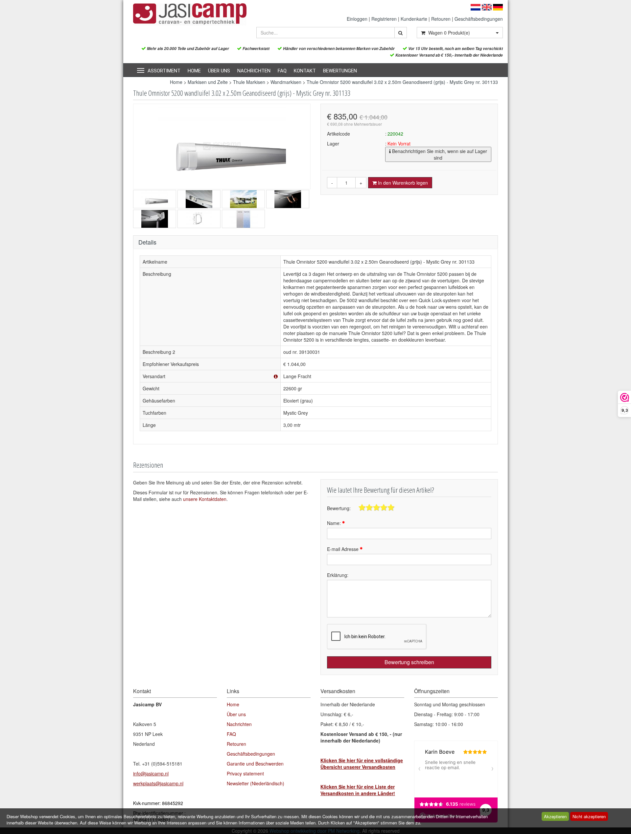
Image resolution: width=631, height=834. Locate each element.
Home (194, 71)
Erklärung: (337, 575)
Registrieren (384, 18)
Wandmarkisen (285, 82)
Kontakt (305, 71)
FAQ (282, 71)
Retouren (441, 18)
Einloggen (357, 18)
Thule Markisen (249, 82)
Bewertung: (339, 508)
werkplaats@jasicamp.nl (158, 783)
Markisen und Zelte (208, 82)
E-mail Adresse (343, 549)
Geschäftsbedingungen (479, 18)
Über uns (219, 71)
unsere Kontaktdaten (204, 499)
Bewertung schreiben (409, 662)
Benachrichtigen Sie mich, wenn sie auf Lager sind (439, 154)
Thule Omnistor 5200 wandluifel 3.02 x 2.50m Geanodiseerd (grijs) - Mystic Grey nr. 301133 (402, 82)
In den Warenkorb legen (402, 182)
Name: (334, 523)
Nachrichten (253, 71)
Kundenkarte (414, 18)
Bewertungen (340, 71)
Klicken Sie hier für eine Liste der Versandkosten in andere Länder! (357, 789)
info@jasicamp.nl (151, 773)
